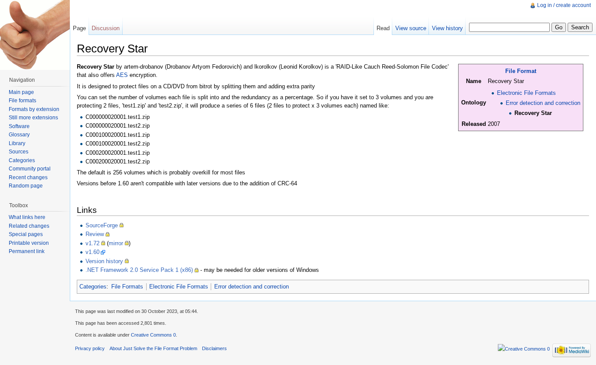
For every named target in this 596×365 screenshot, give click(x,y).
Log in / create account (564, 5)
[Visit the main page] (35, 35)
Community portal (30, 169)
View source (410, 28)
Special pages (26, 234)
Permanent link (27, 251)
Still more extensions (33, 118)
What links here (27, 217)
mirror (116, 243)
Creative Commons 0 (153, 334)
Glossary (19, 135)
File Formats (127, 286)
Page (79, 28)
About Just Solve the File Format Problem (153, 348)
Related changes (29, 226)
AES (122, 75)
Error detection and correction (543, 103)
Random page (26, 186)
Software (19, 126)
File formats (22, 100)
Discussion (106, 28)
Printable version (29, 243)
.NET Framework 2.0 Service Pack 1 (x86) (139, 270)
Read (383, 28)
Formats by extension (34, 109)
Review (95, 234)
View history (447, 28)
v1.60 (92, 252)
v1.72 (92, 243)
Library (17, 143)
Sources (18, 152)
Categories (92, 286)
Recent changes (28, 177)
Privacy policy (90, 348)
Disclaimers (214, 348)
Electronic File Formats (526, 93)
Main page (21, 92)
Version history (104, 261)
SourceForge (102, 225)
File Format (520, 71)
